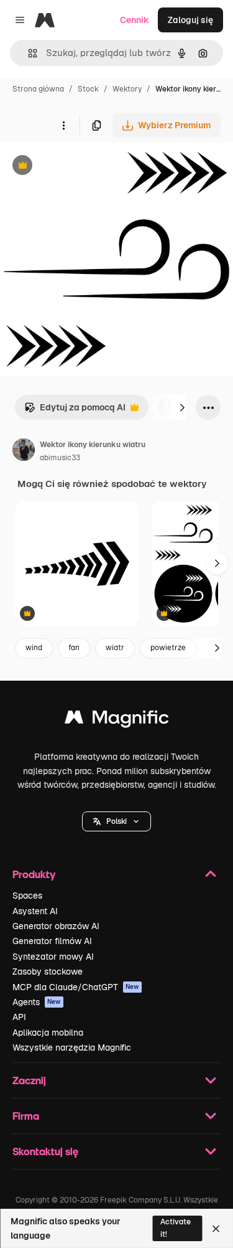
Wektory (127, 89)
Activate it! (175, 1228)
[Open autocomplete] (28, 53)
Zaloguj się (190, 20)
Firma (25, 1115)
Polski (116, 821)
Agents (36, 1002)
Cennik (134, 20)
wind (33, 648)
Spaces (27, 895)
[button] (116, 821)
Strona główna (38, 89)
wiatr (115, 648)
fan (74, 648)
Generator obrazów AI (55, 926)
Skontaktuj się (45, 1151)
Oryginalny (85, 167)
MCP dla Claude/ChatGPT (75, 987)
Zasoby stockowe (47, 971)
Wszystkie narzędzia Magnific (71, 1047)
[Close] (215, 1228)
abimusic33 (60, 458)
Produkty (33, 874)
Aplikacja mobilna (47, 1032)
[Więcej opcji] (63, 125)
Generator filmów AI (52, 941)
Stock (88, 89)
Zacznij (29, 1080)
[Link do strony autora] (23, 451)
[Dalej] (182, 407)
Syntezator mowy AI (53, 956)
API (19, 1017)
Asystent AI (35, 911)
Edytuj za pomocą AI (75, 411)
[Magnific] (117, 720)
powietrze (168, 648)
